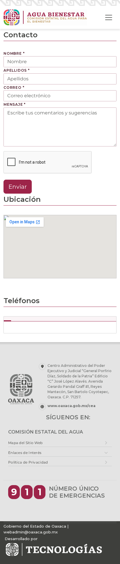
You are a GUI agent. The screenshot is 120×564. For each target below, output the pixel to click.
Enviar (17, 186)
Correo (13, 87)
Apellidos (16, 70)
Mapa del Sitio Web (25, 443)
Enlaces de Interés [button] (24, 452)
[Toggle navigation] (109, 17)
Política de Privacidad (28, 462)
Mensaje (14, 104)
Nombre (13, 53)
